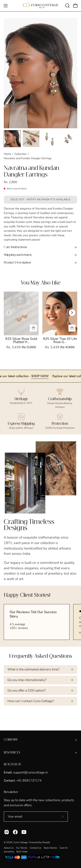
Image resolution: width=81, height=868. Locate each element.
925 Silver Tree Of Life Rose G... (60, 340)
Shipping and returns (18, 255)
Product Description (17, 262)
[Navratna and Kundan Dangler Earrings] (12, 138)
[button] (67, 5)
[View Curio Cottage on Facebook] (15, 832)
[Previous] (9, 312)
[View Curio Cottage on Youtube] (24, 832)
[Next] (72, 312)
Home (7, 154)
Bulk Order (22, 851)
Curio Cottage (20, 842)
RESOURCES (12, 752)
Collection (21, 154)
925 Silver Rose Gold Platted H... (21, 340)
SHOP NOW (50, 376)
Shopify (46, 842)
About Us (9, 847)
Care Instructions (15, 247)
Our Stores (21, 847)
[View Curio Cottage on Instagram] (6, 832)
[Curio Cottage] (40, 5)
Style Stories (50, 847)
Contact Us (35, 847)
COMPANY (11, 739)
